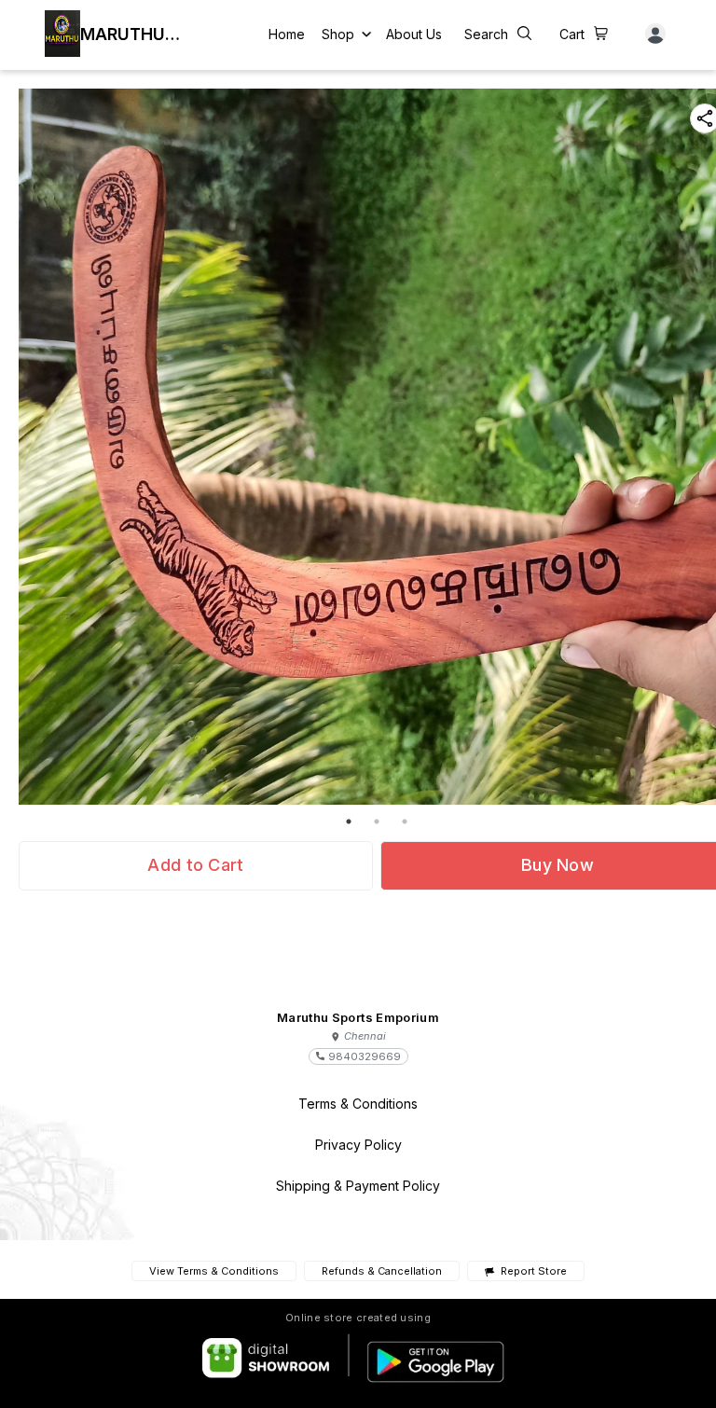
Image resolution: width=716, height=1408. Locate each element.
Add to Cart (195, 865)
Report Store (533, 1271)
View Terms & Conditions (214, 1270)
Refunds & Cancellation (382, 1270)
